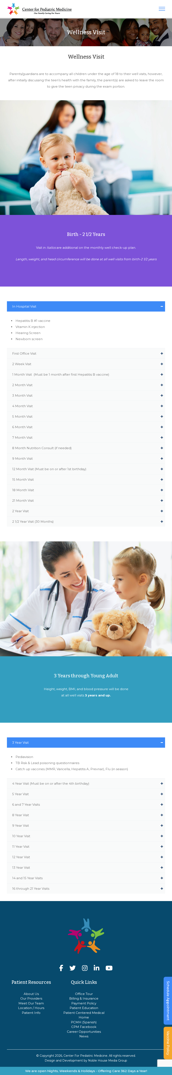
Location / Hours (31, 1008)
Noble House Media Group (107, 1060)
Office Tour (84, 994)
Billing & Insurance (83, 998)
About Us (31, 994)
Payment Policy (83, 1003)
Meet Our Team (31, 1003)
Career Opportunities (84, 1032)
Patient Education (84, 1008)
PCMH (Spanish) (84, 1022)
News (83, 1036)
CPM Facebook (83, 1027)
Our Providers (31, 998)
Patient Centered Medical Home (83, 1015)
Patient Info (31, 1013)
